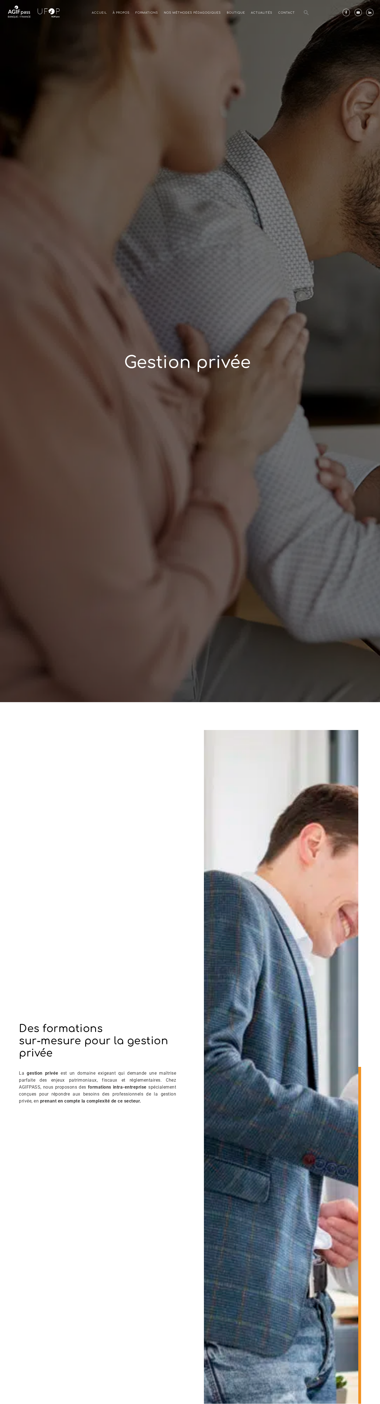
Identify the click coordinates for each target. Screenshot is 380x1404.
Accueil (99, 12)
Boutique (236, 12)
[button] (306, 12)
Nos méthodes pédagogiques (192, 12)
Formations (146, 12)
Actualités (261, 12)
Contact (286, 12)
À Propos (121, 12)
